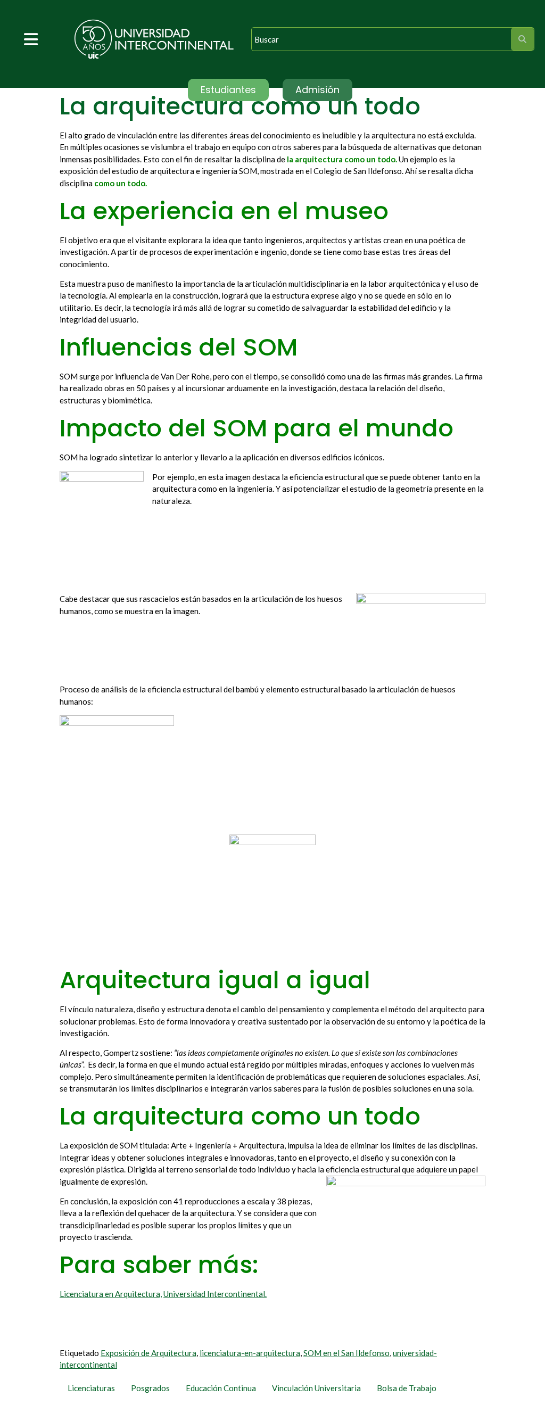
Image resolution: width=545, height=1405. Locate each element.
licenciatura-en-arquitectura (250, 1353)
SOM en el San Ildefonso (346, 1353)
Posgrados (150, 1388)
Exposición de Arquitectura (148, 1353)
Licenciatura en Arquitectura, (111, 1294)
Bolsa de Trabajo (406, 1388)
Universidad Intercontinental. (215, 1294)
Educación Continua (221, 1388)
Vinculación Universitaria (316, 1388)
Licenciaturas (91, 1388)
